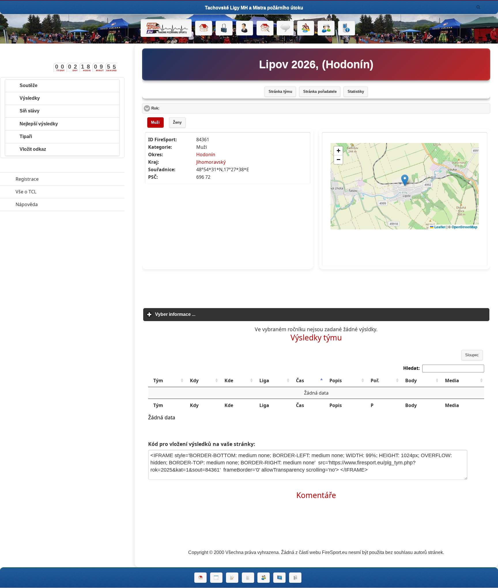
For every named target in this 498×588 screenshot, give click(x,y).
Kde (229, 380)
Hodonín (205, 154)
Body (411, 380)
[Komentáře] (285, 28)
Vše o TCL (52, 192)
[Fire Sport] (166, 28)
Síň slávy (29, 110)
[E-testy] (305, 28)
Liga (264, 380)
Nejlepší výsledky (39, 123)
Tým (158, 380)
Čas (300, 380)
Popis (335, 380)
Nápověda (53, 204)
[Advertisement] (316, 287)
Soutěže (28, 85)
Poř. (375, 380)
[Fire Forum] (326, 28)
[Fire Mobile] (346, 28)
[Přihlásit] (224, 28)
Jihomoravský (211, 162)
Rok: (177, 108)
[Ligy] (295, 577)
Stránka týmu (280, 92)
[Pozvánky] (216, 577)
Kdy (194, 380)
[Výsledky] (248, 577)
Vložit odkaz (33, 149)
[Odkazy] (264, 28)
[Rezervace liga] (232, 577)
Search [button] (478, 7)
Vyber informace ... (202, 314)
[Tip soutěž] (263, 577)
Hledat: (411, 368)
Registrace (27, 179)
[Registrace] (244, 28)
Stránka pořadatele (320, 92)
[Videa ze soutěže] (279, 577)
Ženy (177, 122)
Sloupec (472, 355)
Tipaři (26, 136)
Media (452, 380)
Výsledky (30, 98)
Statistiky (356, 92)
